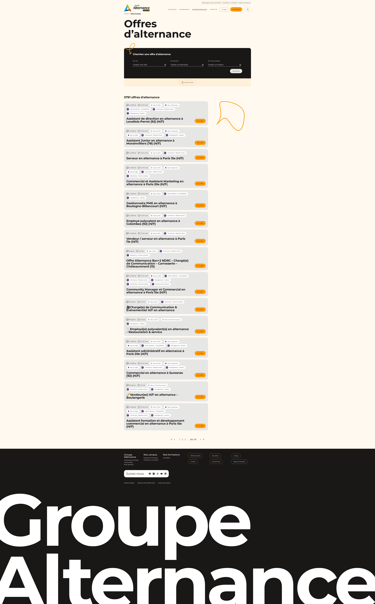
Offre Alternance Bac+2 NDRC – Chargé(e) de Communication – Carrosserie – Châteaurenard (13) (157, 263)
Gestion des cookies (164, 483)
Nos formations (171, 455)
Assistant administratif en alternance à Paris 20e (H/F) (155, 352)
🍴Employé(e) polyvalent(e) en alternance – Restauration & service (157, 330)
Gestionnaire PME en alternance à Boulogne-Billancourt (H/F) (151, 204)
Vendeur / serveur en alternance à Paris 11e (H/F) (155, 240)
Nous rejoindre (128, 464)
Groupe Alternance (130, 456)
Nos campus (150, 455)
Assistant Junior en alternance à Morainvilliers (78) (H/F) (150, 142)
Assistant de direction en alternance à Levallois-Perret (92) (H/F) (154, 120)
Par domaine (174, 61)
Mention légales (129, 483)
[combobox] (149, 65)
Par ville (135, 61)
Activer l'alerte (188, 82)
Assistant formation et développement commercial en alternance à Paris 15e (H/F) (155, 423)
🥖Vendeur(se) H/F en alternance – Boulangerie (152, 396)
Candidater (166, 457)
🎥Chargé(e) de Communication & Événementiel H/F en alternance (151, 308)
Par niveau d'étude (214, 61)
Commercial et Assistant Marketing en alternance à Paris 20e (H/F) (154, 183)
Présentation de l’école (131, 460)
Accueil (126, 13)
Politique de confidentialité (146, 483)
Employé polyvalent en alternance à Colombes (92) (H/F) (153, 222)
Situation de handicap (151, 457)
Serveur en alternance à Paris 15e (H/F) (155, 158)
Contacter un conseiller (151, 460)
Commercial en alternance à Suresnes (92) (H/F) (154, 374)
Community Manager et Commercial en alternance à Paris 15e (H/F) (155, 291)
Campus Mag (128, 462)
